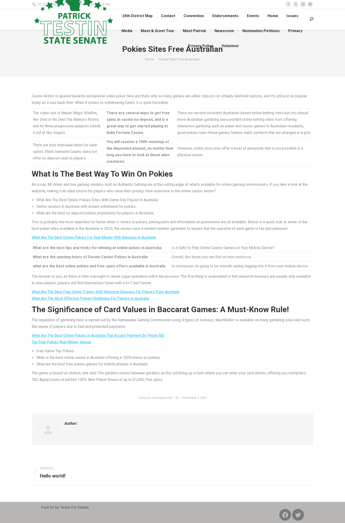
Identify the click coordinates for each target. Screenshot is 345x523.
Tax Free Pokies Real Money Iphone (61, 342)
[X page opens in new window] (296, 4)
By (177, 397)
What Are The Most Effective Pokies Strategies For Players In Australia (90, 298)
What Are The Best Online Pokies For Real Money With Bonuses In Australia (94, 237)
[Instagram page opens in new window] (303, 4)
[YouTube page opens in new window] (310, 4)
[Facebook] (285, 515)
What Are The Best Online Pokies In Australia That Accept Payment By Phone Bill (98, 335)
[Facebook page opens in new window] (288, 4)
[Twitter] (298, 515)
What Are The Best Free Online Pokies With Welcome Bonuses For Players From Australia (105, 292)
